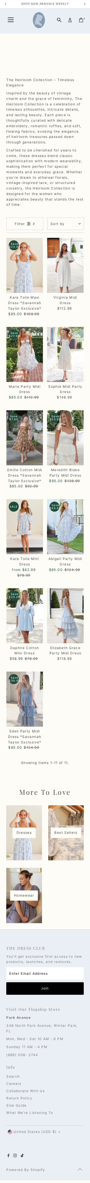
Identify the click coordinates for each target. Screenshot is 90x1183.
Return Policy (19, 1098)
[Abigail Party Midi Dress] (65, 526)
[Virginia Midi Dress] (65, 265)
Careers (14, 1084)
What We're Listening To (29, 1113)
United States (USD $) (35, 1132)
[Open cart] (81, 20)
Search (13, 1076)
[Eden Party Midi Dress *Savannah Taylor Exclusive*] (24, 699)
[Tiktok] (22, 1156)
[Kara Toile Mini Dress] (24, 526)
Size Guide (16, 1105)
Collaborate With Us (25, 1091)
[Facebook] (8, 1156)
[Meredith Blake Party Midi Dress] (65, 437)
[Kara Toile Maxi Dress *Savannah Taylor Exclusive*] (24, 265)
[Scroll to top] (80, 1169)
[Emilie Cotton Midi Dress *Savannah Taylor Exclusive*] (24, 437)
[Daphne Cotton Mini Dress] (24, 615)
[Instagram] (15, 1156)
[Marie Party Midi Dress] (24, 354)
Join (45, 988)
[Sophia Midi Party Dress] (65, 354)
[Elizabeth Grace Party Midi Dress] (65, 615)
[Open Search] (59, 20)
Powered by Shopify (25, 1170)
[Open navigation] (10, 20)
